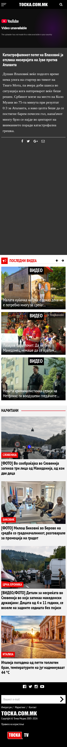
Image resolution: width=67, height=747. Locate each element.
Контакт (32, 707)
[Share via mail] (43, 141)
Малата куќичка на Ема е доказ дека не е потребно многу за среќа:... (33, 302)
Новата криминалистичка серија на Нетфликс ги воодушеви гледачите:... (31, 393)
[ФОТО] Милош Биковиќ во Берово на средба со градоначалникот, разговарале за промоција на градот (33, 533)
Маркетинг (20, 707)
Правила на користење (12, 724)
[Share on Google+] (35, 141)
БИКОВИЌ (8, 520)
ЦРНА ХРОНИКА (12, 585)
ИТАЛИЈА (8, 654)
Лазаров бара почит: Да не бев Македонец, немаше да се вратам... (29, 348)
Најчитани (9, 410)
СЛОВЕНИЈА (10, 455)
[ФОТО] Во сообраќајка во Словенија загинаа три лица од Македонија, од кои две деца (32, 468)
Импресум (6, 707)
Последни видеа (23, 260)
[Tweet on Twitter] (28, 141)
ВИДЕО (36, 270)
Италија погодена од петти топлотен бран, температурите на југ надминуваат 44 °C (32, 667)
